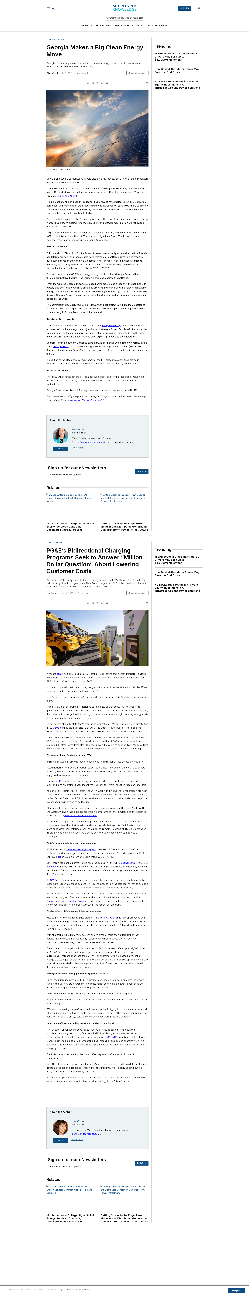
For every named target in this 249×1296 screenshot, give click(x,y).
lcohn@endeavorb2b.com (85, 1134)
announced (52, 866)
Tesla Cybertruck (109, 917)
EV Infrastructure (55, 39)
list (59, 857)
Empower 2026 (127, 862)
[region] (124, 1290)
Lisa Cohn (51, 593)
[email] (106, 82)
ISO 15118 (112, 1037)
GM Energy (56, 880)
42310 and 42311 (66, 196)
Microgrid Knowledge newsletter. (88, 400)
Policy (140, 25)
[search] (53, 8)
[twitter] (97, 82)
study (60, 673)
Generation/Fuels (124, 25)
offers (61, 781)
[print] (147, 82)
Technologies (103, 25)
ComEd (57, 727)
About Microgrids (157, 25)
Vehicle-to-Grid (54, 542)
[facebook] (88, 82)
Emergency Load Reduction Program (66, 901)
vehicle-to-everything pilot (81, 849)
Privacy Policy (84, 1290)
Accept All (236, 1291)
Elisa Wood (52, 73)
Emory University (111, 325)
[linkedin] (92, 82)
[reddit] (102, 82)
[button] (48, 8)
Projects (87, 25)
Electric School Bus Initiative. (81, 815)
